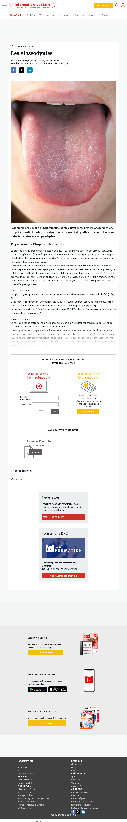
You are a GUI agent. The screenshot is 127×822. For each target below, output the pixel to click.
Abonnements (77, 764)
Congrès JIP (76, 786)
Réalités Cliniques (25, 792)
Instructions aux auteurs (81, 804)
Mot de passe (26, 404)
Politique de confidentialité (82, 801)
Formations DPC (25, 783)
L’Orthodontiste (24, 808)
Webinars (75, 783)
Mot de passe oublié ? (38, 411)
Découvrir (47, 723)
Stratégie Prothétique (26, 795)
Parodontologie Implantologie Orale (33, 798)
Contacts (75, 795)
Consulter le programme (63, 575)
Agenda (74, 776)
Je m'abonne (103, 5)
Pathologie (34, 46)
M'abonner (88, 411)
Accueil (12, 46)
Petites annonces (25, 779)
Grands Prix (76, 779)
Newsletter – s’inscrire (26, 773)
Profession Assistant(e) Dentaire (31, 804)
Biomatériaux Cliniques (27, 801)
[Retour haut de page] (121, 814)
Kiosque (74, 767)
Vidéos (20, 770)
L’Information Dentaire (27, 789)
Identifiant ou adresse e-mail (25, 398)
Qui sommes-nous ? (79, 792)
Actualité (21, 764)
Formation (21, 46)
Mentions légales (78, 798)
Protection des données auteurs (84, 808)
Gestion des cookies (63, 815)
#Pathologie (16, 479)
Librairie (74, 770)
